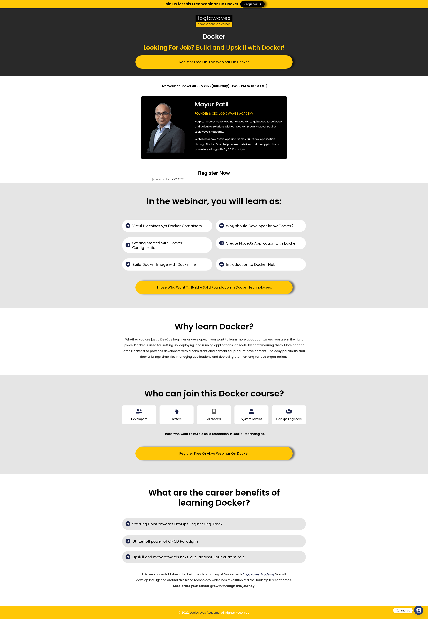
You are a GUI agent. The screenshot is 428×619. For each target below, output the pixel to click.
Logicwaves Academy (205, 612)
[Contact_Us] (418, 610)
